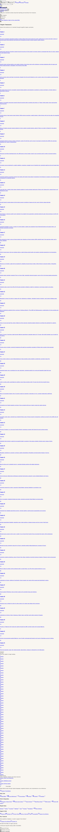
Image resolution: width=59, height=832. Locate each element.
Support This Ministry (6, 791)
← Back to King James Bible (13, 20)
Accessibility (35, 814)
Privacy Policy (16, 814)
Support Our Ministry (44, 814)
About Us (3, 814)
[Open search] (1, 6)
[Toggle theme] (8, 9)
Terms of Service (24, 814)
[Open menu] (1, 12)
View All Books (38, 808)
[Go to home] (3, 0)
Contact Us (9, 814)
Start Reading (4, 20)
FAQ (30, 814)
